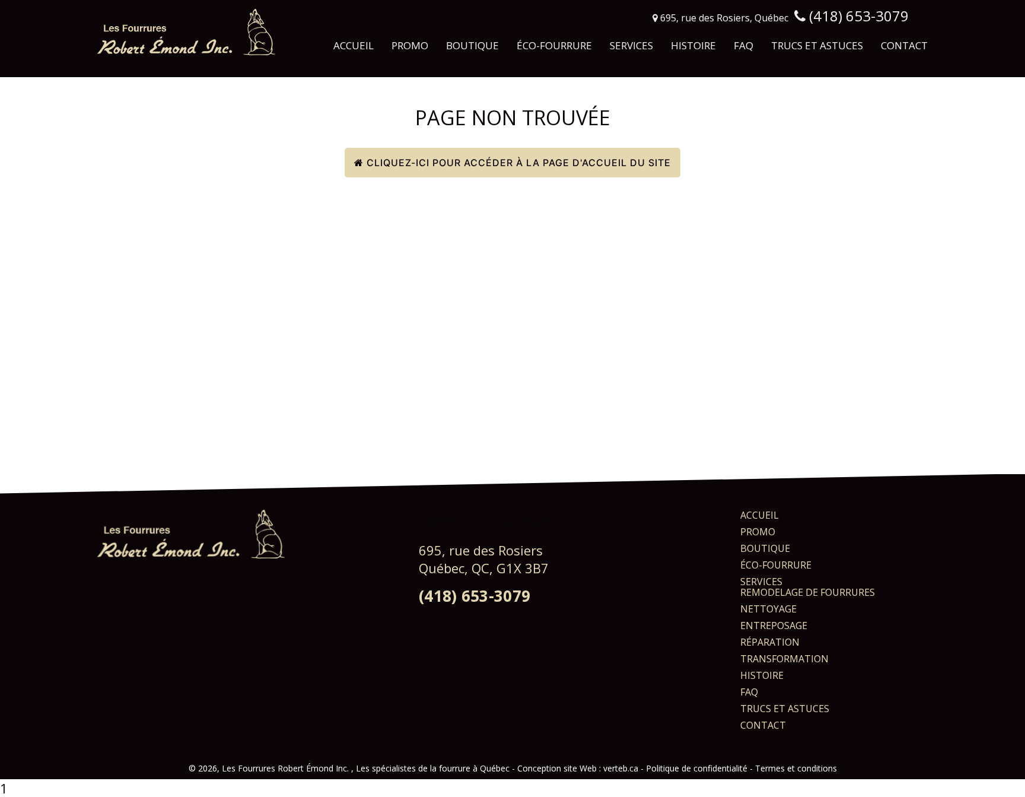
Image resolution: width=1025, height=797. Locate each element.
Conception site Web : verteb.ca (577, 768)
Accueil (353, 45)
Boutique (472, 45)
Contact (904, 45)
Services (631, 45)
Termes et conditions (796, 768)
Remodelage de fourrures (807, 592)
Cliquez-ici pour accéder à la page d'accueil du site (517, 163)
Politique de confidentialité (696, 768)
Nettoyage (768, 608)
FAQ (743, 45)
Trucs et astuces (817, 45)
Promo (409, 45)
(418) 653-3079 (474, 595)
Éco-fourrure (554, 45)
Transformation (784, 658)
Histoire (693, 45)
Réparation (770, 642)
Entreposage (773, 625)
